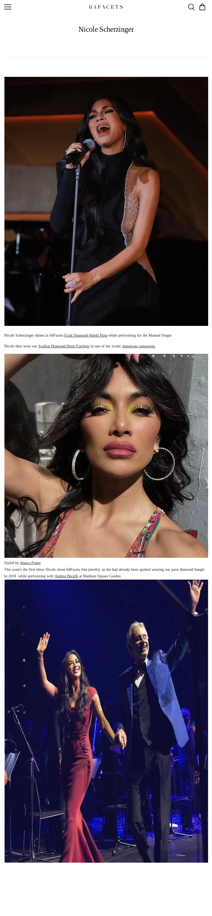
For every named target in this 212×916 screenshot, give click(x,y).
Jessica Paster (30, 563)
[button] (202, 6)
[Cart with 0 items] (202, 6)
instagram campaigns (138, 346)
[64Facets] (106, 7)
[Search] (191, 6)
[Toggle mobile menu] (45, 7)
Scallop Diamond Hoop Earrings (63, 346)
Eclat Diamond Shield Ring (85, 335)
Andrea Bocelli (66, 576)
